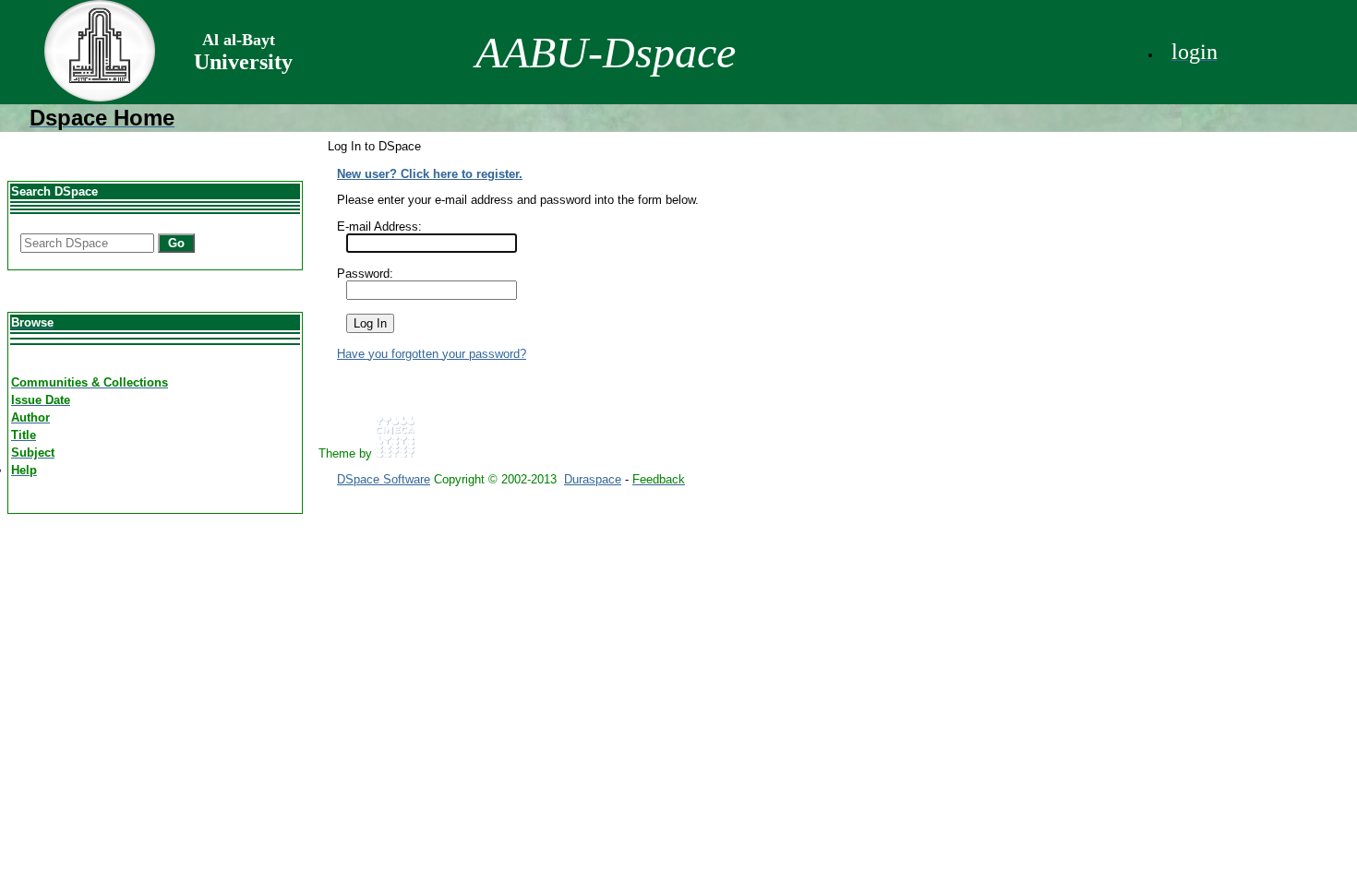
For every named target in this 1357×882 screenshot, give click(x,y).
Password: (365, 273)
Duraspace (592, 479)
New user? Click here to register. (429, 174)
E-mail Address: (379, 226)
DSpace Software (383, 479)
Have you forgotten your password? (431, 354)
